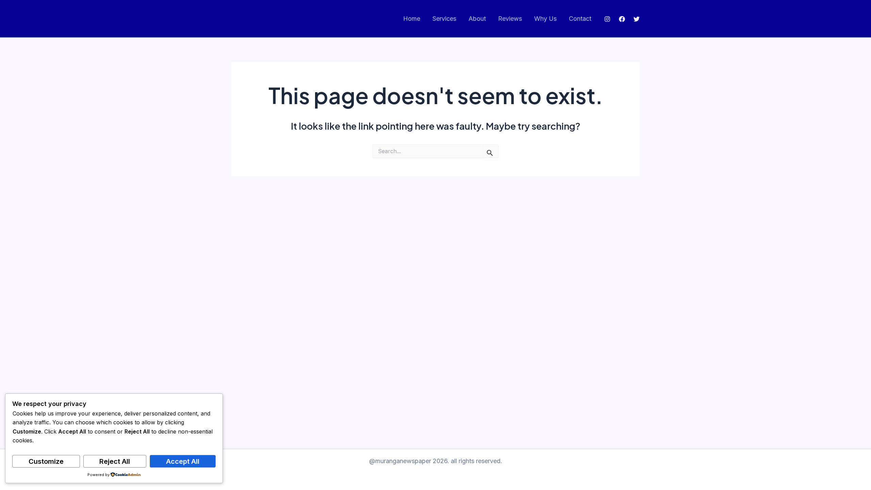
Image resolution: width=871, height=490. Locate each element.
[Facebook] (622, 19)
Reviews (510, 18)
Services (444, 18)
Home (411, 18)
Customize (46, 461)
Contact (580, 18)
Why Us (545, 18)
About (477, 18)
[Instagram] (607, 19)
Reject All (114, 461)
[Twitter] (637, 19)
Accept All (182, 461)
